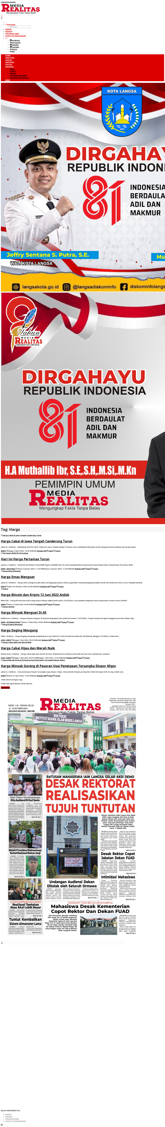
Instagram (16, 42)
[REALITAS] (20, 14)
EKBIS (3, 551)
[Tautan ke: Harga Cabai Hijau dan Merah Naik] (16, 642)
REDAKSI (8, 1116)
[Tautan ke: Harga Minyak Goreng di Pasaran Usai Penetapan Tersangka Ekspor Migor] (33, 660)
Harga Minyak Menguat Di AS (23, 612)
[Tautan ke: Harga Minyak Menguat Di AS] (7, 607)
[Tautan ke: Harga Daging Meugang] (12, 624)
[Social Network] (6, 38)
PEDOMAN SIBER (12, 1119)
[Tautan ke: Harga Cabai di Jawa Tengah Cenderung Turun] (21, 535)
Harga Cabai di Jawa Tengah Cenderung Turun (36, 541)
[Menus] (2, 16)
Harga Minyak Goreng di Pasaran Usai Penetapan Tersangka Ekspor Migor (58, 666)
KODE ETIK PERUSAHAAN (15, 1121)
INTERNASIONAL (13, 622)
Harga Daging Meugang (19, 630)
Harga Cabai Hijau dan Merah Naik (28, 648)
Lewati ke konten (8, 2)
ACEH (3, 640)
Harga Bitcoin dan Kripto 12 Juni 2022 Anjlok (35, 595)
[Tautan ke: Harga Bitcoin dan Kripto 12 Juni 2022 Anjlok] (4, 589)
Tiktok (14, 49)
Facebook (16, 40)
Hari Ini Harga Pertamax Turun (25, 559)
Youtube (15, 47)
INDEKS (8, 1114)
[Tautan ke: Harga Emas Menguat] (11, 571)
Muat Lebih (5, 687)
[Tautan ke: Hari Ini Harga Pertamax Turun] (14, 553)
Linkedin (15, 45)
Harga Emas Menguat (18, 577)
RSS (13, 51)
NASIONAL (11, 569)
